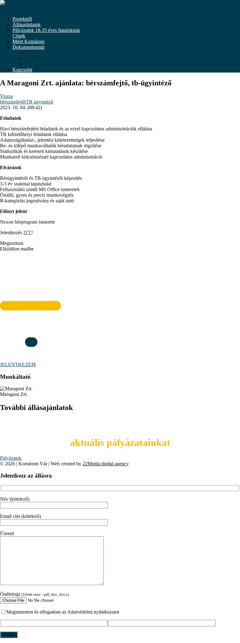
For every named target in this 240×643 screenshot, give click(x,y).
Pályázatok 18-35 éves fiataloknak (46, 30)
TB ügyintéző (39, 101)
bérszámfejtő (12, 101)
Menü (6, 8)
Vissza (6, 96)
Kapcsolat (22, 69)
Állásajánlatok (26, 24)
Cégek (18, 35)
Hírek (30, 64)
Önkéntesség (37, 58)
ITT (27, 232)
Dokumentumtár (28, 47)
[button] (120, 243)
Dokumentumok (41, 52)
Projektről (22, 19)
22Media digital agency (105, 463)
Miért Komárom (28, 41)
